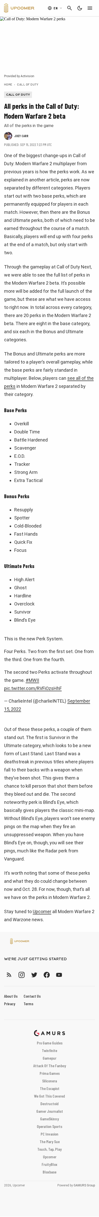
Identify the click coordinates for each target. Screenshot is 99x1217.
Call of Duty (28, 84)
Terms (28, 1003)
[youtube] (59, 975)
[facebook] (46, 975)
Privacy (9, 1003)
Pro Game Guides (49, 1042)
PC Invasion (49, 1133)
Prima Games (50, 1073)
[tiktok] (68, 975)
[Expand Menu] (90, 8)
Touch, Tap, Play (49, 1149)
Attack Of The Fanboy (49, 1065)
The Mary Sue (50, 1141)
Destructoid (49, 1103)
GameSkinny (49, 1118)
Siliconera (49, 1080)
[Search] (69, 8)
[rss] (9, 975)
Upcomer (42, 911)
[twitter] (34, 975)
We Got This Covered (49, 1096)
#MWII (32, 680)
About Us (11, 996)
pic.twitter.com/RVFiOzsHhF (33, 688)
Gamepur (49, 1058)
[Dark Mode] (80, 8)
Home (8, 84)
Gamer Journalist (49, 1111)
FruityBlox (49, 1164)
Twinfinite (49, 1050)
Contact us (32, 996)
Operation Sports (49, 1126)
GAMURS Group (84, 1185)
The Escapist (49, 1088)
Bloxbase (49, 1171)
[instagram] (21, 975)
